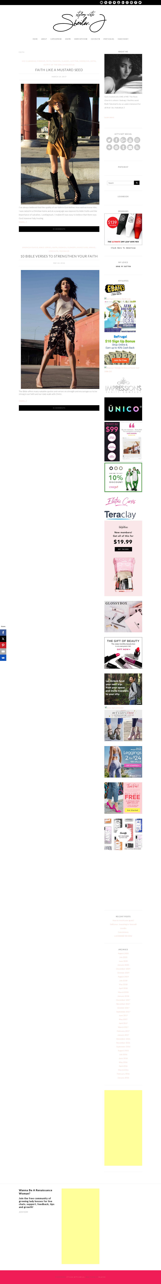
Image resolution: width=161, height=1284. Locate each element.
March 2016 (123, 1070)
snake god (82, 247)
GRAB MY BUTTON (123, 266)
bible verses (45, 247)
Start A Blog (108, 39)
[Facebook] (3, 632)
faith (49, 61)
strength (53, 251)
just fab (74, 61)
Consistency (123, 932)
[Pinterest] (3, 645)
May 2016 (123, 1062)
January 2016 (123, 1078)
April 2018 (123, 988)
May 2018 (123, 984)
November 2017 (123, 1004)
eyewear (41, 61)
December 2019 (123, 969)
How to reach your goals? (123, 920)
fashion (57, 61)
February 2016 (123, 1074)
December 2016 (123, 1039)
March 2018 (123, 992)
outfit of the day (53, 65)
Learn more (109, 117)
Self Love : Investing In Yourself (123, 924)
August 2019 (123, 977)
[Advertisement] (123, 1128)
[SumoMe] (3, 658)
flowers (72, 247)
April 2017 (123, 1023)
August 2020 (123, 953)
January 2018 (123, 996)
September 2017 (123, 1012)
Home (35, 39)
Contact (95, 39)
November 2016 (123, 1043)
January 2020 (123, 965)
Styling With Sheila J (76, 1277)
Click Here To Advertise (123, 248)
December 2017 (123, 1000)
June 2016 (123, 1058)
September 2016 (123, 1047)
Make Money (123, 39)
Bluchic (102, 1277)
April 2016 (123, 1066)
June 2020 (123, 961)
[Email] (3, 651)
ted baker (64, 251)
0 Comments (59, 229)
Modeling (84, 61)
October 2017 (123, 1008)
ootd (93, 61)
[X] (3, 639)
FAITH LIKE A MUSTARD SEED (59, 70)
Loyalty (123, 928)
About (44, 39)
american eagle (30, 247)
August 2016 (123, 1050)
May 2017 (123, 1019)
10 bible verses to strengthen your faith (59, 256)
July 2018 (123, 980)
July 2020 (123, 957)
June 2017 (123, 1015)
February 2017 (123, 1031)
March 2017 (123, 1027)
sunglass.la (69, 65)
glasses (65, 61)
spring (92, 247)
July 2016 (123, 1054)
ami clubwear (29, 61)
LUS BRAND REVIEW (123, 936)
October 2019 (123, 973)
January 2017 (123, 1035)
